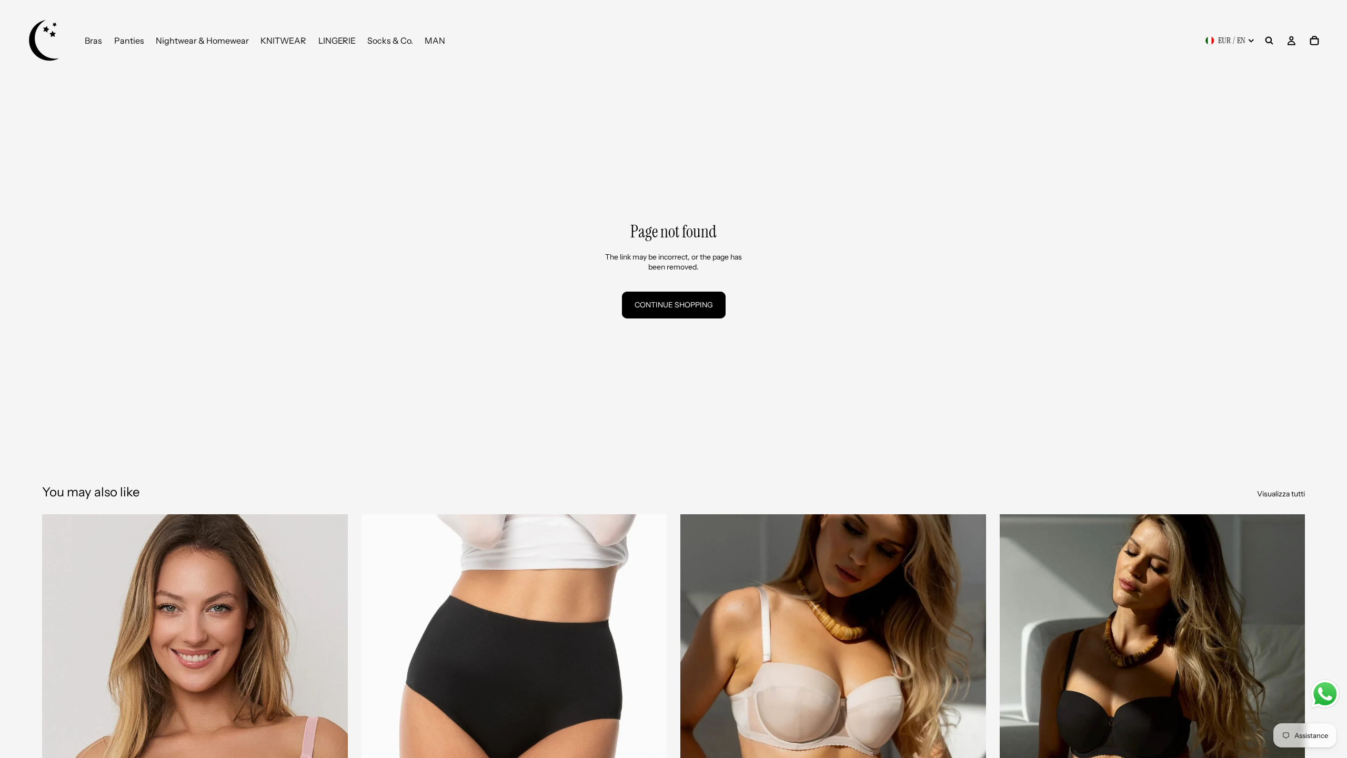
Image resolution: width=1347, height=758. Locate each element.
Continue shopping (674, 305)
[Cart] (1314, 40)
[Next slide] (332, 705)
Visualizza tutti (1281, 493)
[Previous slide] (58, 705)
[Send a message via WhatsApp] (1325, 694)
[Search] (1269, 40)
